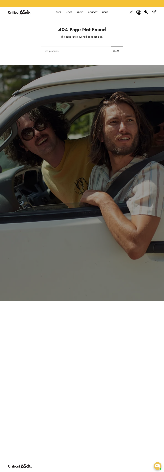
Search (117, 51)
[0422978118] (131, 12)
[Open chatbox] (157, 466)
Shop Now (82, 190)
